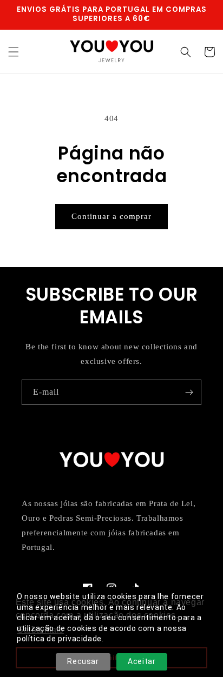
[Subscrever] (189, 392)
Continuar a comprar (111, 216)
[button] (13, 52)
